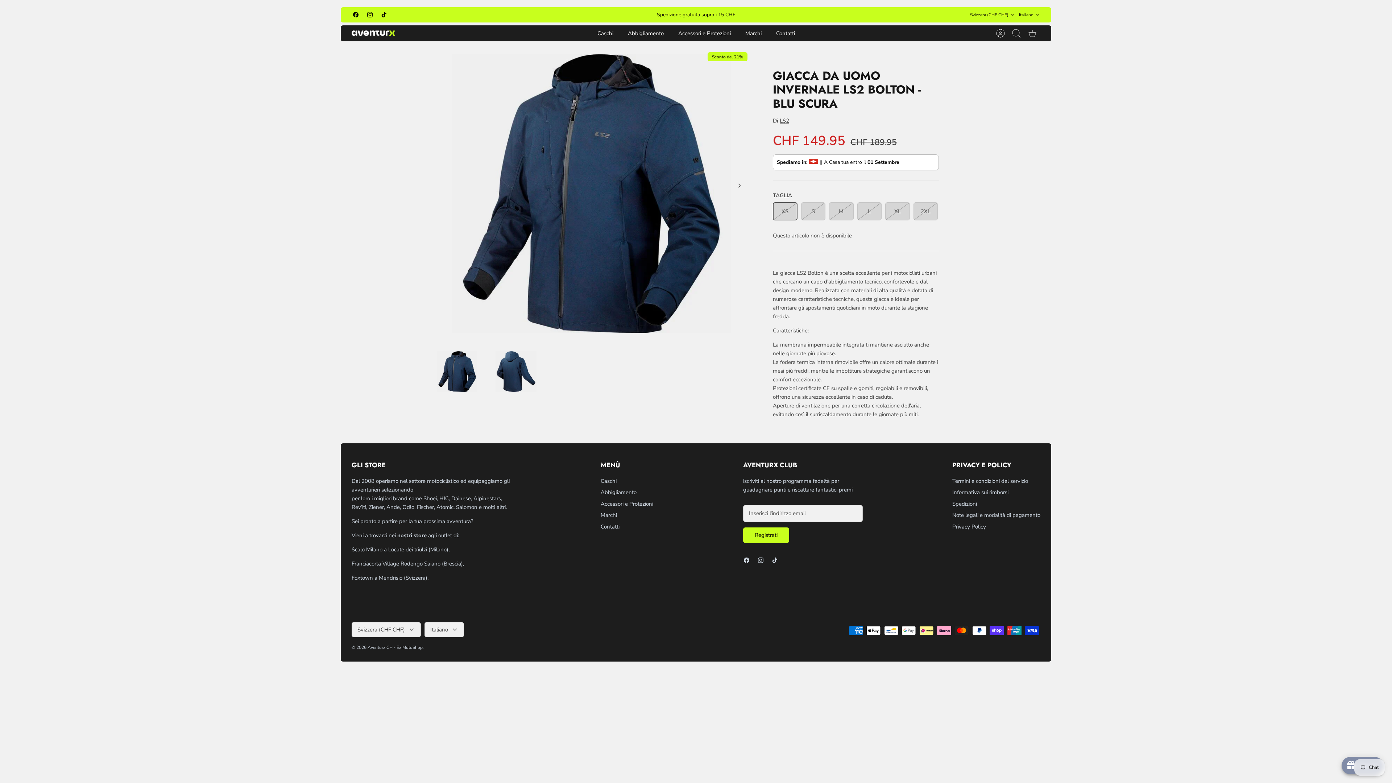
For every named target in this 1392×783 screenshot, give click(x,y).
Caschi (605, 33)
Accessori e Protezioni (704, 33)
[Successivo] (799, 14)
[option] (591, 194)
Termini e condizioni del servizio (990, 481)
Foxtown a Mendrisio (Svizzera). (390, 577)
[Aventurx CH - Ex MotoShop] (373, 33)
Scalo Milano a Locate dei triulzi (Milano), (401, 549)
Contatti (785, 33)
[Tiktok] (384, 14)
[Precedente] (592, 14)
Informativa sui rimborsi (980, 492)
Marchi (753, 33)
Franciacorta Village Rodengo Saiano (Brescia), (408, 563)
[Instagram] (370, 14)
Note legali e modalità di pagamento (996, 515)
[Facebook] (356, 14)
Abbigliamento (646, 33)
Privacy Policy (969, 526)
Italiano (1026, 15)
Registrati (766, 535)
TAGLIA (782, 195)
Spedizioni (964, 504)
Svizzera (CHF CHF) (989, 15)
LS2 (784, 120)
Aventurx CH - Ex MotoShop (395, 647)
